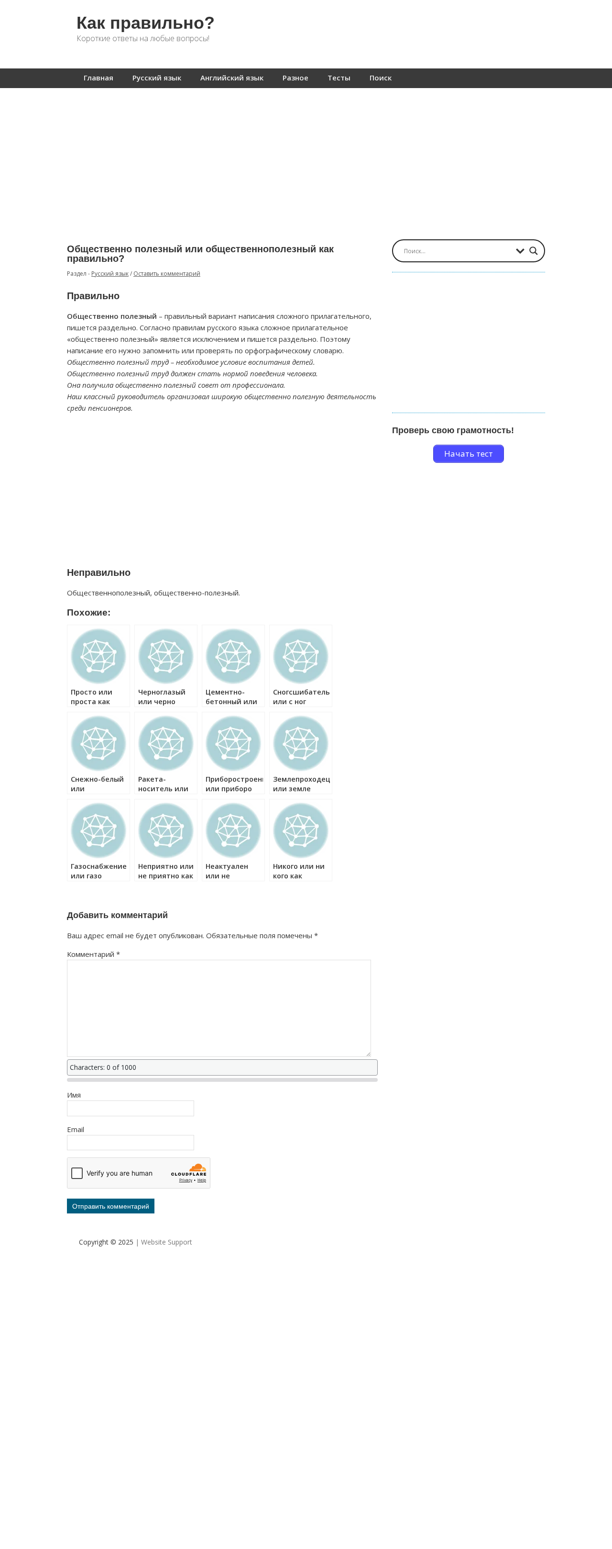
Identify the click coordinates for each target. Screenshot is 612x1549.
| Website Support (163, 1241)
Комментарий (93, 954)
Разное (295, 77)
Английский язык (231, 77)
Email (75, 1129)
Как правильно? (145, 23)
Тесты (339, 77)
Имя (74, 1095)
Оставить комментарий (166, 273)
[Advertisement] (306, 159)
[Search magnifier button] (533, 251)
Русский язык (156, 77)
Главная (98, 77)
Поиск (381, 77)
